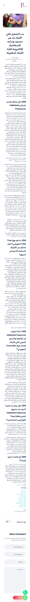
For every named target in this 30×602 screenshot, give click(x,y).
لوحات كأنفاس (22, 499)
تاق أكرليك (23, 492)
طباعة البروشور (22, 501)
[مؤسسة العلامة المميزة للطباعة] (24, 5)
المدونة (14, 61)
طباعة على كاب (22, 497)
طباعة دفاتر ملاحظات (21, 503)
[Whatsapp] (25, 597)
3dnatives (19, 485)
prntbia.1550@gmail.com (15, 59)
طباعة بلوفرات (22, 504)
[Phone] (25, 592)
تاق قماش (23, 490)
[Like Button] (9, 521)
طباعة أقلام (23, 496)
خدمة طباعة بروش (21, 494)
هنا (19, 453)
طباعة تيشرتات (22, 506)
